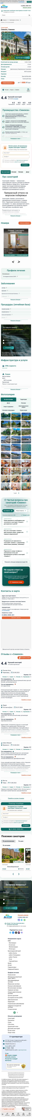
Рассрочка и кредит (11, 1059)
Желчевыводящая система (13, 981)
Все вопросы (8, 510)
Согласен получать (15, 162)
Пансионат (11, 1020)
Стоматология (12, 1009)
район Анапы (13, 953)
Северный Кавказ (13, 969)
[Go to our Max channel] (22, 933)
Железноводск (13, 947)
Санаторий (11, 1018)
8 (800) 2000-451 (26, 6)
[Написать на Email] (24, 920)
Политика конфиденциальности (16, 1072)
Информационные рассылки (16, 1077)
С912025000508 (5, 610)
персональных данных (22, 160)
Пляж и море (23, 410)
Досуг (8, 403)
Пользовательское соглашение (16, 1074)
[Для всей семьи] (12, 36)
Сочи (10, 959)
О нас (7, 1053)
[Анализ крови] (10, 309)
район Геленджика (14, 955)
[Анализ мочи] (10, 312)
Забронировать (8, 83)
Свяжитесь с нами (17, 582)
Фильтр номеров (24, 223)
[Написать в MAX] (19, 920)
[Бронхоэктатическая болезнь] (19, 293)
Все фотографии (23, 57)
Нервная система (13, 990)
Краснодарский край (14, 951)
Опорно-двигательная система (14, 992)
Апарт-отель (11, 1032)
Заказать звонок (27, 7)
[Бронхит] (7, 291)
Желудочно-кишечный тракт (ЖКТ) (15, 977)
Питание (23, 403)
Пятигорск (12, 949)
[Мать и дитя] (11, 38)
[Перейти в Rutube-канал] (19, 933)
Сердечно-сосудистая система (14, 1006)
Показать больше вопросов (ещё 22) (16, 562)
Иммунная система (14, 984)
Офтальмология (13, 999)
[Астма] (6, 288)
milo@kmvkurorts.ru (10, 1044)
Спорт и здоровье (8, 406)
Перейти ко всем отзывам (16, 798)
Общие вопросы (21, 510)
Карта (28, 90)
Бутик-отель (11, 1030)
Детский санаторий (14, 1028)
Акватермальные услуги (23, 406)
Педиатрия (11, 1001)
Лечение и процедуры (8, 410)
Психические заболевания (16, 1003)
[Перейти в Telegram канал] (10, 933)
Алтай (9, 965)
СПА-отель (11, 1024)
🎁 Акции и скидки (11, 1055)
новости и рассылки (19, 162)
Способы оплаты (10, 1057)
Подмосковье (12, 967)
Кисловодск (12, 943)
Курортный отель (13, 1026)
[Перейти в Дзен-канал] (16, 933)
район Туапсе (13, 957)
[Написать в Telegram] (22, 920)
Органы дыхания (13, 995)
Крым (11, 89)
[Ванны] (6, 317)
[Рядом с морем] (12, 33)
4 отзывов (15, 98)
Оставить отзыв (25, 657)
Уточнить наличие (22, 255)
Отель (9, 1022)
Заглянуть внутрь (10, 255)
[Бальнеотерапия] (12, 315)
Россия (7, 89)
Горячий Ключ (13, 961)
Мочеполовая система (15, 988)
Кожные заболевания (14, 986)
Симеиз (17, 89)
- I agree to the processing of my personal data (13, 163)
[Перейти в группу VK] (13, 933)
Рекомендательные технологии (16, 1075)
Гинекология (12, 975)
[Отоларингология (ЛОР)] (17, 276)
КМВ (9, 941)
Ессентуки (12, 945)
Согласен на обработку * (16, 160)
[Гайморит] (8, 296)
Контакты (8, 1060)
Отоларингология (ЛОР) (15, 997)
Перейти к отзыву (26, 699)
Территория (23, 399)
